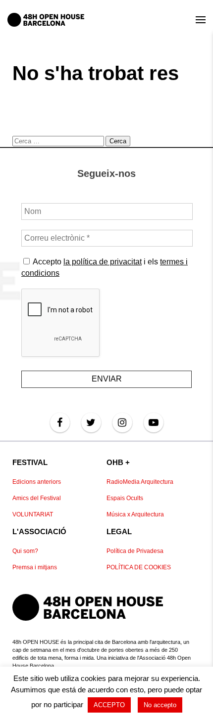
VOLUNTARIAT (32, 514)
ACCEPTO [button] (109, 705)
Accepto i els (104, 267)
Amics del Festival (36, 498)
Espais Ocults (124, 498)
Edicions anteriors (36, 481)
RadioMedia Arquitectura (139, 481)
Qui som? (25, 551)
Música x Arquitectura (135, 514)
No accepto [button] (160, 705)
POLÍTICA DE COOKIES (138, 567)
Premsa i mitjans (34, 567)
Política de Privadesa (134, 551)
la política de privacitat (102, 261)
